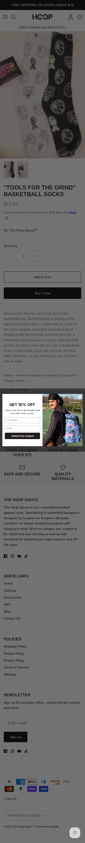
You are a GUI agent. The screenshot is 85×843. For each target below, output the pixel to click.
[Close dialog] (80, 397)
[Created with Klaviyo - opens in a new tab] (42, 447)
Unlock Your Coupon (22, 435)
